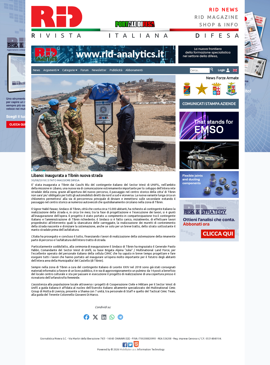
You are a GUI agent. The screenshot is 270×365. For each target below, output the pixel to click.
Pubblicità (116, 70)
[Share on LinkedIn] (103, 317)
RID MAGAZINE (216, 17)
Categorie (69, 70)
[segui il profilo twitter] (130, 344)
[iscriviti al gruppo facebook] (125, 344)
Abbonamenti (134, 70)
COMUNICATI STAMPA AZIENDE (209, 104)
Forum (84, 70)
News (36, 70)
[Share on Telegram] (120, 317)
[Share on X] (95, 317)
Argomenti (50, 70)
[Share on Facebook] (86, 317)
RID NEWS (224, 9)
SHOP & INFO (219, 24)
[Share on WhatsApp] (112, 317)
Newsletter (99, 70)
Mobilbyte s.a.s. (128, 349)
